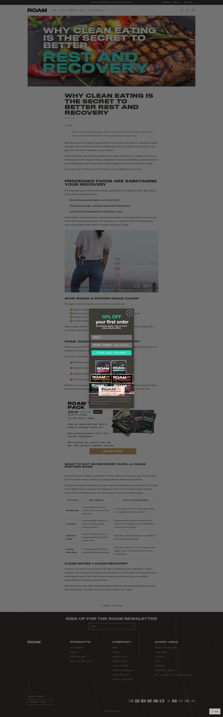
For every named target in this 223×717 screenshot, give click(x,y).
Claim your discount (111, 353)
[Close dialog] (130, 313)
